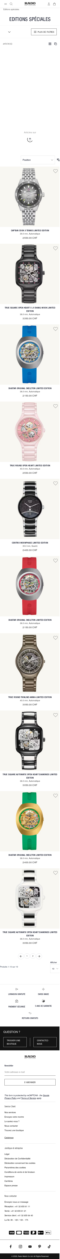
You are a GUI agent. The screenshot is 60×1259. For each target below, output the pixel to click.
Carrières (8, 1181)
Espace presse (11, 1185)
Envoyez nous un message (16, 1201)
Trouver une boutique (13, 1042)
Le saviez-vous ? (11, 1121)
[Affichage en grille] (50, 44)
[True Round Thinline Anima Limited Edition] (30, 663)
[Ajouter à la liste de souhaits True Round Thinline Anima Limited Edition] (55, 638)
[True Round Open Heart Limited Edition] (30, 432)
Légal (6, 1154)
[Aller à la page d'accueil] (30, 4)
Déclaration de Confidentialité (17, 1158)
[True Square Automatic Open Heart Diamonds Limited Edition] (30, 740)
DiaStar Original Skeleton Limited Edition (30, 388)
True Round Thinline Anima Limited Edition (30, 697)
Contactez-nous (43, 1042)
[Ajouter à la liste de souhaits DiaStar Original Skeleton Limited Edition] (55, 329)
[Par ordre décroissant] (58, 160)
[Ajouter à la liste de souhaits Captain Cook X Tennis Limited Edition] (55, 171)
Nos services (10, 1112)
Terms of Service (28, 1098)
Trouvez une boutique (14, 1130)
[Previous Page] (21, 956)
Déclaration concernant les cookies (19, 1163)
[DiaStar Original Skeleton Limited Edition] (30, 354)
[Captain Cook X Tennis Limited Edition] (30, 197)
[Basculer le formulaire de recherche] (11, 4)
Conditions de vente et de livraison (19, 1172)
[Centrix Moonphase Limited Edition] (30, 509)
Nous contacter (11, 1125)
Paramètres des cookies (15, 1167)
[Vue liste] (55, 44)
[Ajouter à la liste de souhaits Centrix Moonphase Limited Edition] (55, 483)
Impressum (9, 1176)
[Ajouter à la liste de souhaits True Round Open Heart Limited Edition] (55, 406)
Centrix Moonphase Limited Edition (30, 542)
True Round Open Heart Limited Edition (30, 465)
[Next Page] (39, 956)
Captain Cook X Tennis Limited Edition (30, 230)
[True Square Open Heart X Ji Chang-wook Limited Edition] (30, 274)
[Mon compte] (49, 4)
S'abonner (30, 1082)
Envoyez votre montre (14, 1116)
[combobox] (8, 32)
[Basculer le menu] (5, 4)
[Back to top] (30, 139)
